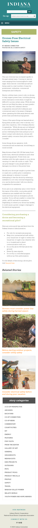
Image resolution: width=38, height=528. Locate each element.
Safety (22, 47)
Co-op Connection (12, 417)
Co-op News (10, 420)
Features (9, 438)
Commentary (10, 424)
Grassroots (10, 455)
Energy (8, 434)
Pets (7, 469)
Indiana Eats (10, 458)
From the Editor (12, 445)
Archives (9, 410)
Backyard (9, 413)
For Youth (9, 441)
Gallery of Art (11, 448)
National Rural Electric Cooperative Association (19, 515)
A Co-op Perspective (13, 407)
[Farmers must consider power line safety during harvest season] (18, 290)
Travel (8, 486)
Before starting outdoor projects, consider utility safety (17, 351)
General (8, 451)
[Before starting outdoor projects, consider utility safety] (18, 331)
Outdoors (9, 465)
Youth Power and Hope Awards (18, 496)
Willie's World (11, 493)
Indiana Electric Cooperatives (19, 513)
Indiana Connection (11, 46)
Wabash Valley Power (14, 490)
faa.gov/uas (10, 263)
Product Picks (11, 472)
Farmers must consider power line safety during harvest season (17, 309)
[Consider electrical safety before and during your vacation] (18, 373)
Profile (8, 479)
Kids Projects (11, 462)
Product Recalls (12, 476)
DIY (6, 431)
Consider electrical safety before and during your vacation (17, 393)
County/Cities (10, 427)
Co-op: (6, 16)
